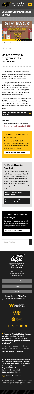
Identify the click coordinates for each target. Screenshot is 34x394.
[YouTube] (21, 326)
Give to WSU (21, 351)
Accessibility (6, 366)
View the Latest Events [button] (13, 230)
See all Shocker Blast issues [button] (15, 152)
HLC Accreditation (15, 370)
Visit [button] (17, 286)
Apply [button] (17, 291)
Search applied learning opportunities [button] (13, 194)
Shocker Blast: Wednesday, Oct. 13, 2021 (17, 126)
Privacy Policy (17, 361)
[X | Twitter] (13, 326)
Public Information (17, 366)
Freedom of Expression (16, 359)
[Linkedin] (26, 326)
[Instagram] (17, 326)
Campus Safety (25, 363)
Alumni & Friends (8, 351)
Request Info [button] (17, 281)
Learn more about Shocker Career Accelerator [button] (14, 201)
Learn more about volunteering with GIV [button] (14, 113)
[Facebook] (8, 326)
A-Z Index (5, 359)
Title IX (17, 363)
